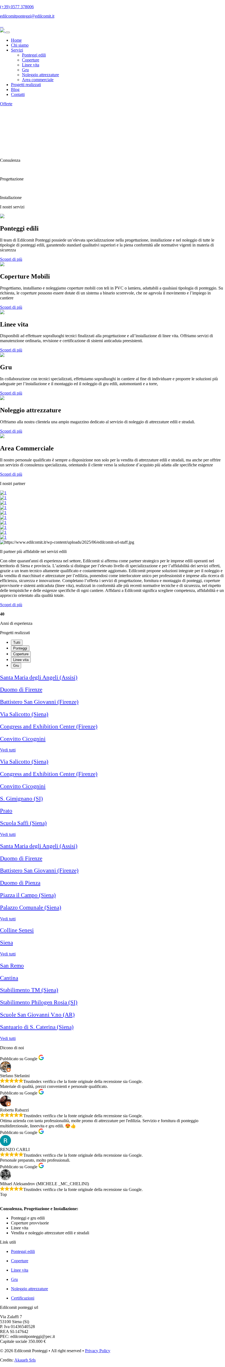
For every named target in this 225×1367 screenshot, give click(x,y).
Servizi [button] (17, 50)
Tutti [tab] (16, 642)
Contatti (18, 94)
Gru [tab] (16, 665)
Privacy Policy (97, 1350)
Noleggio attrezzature (40, 74)
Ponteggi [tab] (20, 648)
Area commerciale (38, 79)
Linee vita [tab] (21, 660)
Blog (15, 89)
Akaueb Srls (25, 1360)
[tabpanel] (112, 713)
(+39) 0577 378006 (17, 6)
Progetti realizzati (26, 84)
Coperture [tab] (21, 654)
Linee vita (30, 65)
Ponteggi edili (34, 55)
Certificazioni (22, 1298)
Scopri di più (11, 259)
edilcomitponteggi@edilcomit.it (27, 16)
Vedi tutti (8, 750)
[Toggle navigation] (7, 32)
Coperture (30, 60)
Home (16, 40)
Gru (25, 69)
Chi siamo (20, 45)
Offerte (6, 103)
